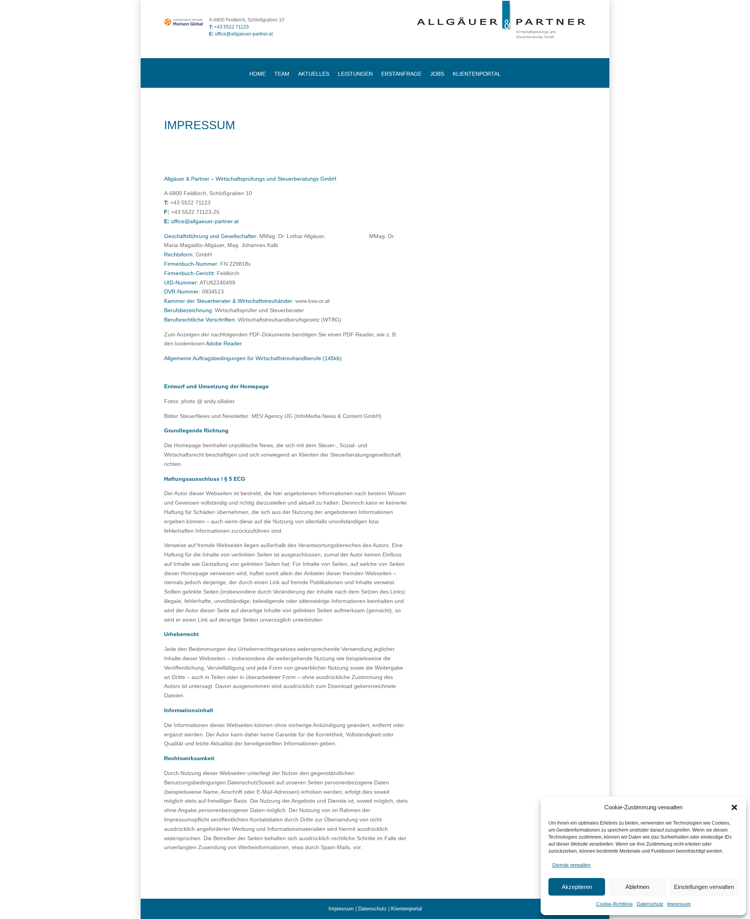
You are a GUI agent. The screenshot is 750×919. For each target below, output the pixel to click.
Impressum (679, 904)
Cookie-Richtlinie (614, 904)
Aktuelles (313, 74)
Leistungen (355, 74)
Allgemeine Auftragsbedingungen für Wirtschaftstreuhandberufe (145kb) (253, 358)
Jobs (437, 74)
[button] (734, 807)
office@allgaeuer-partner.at (241, 34)
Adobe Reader (223, 343)
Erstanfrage (401, 74)
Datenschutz (650, 904)
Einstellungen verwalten (704, 886)
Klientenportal (477, 74)
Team (281, 74)
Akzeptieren (577, 886)
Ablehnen (637, 886)
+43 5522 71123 (231, 27)
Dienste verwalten (571, 865)
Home (257, 74)
